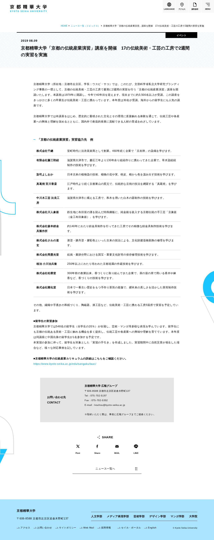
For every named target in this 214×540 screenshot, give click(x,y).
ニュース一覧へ (105, 468)
